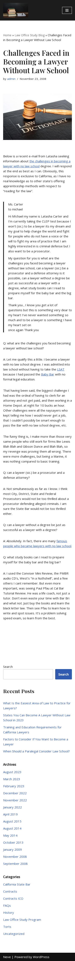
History (8, 912)
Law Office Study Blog (30, 35)
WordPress (41, 957)
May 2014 (10, 835)
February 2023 (13, 786)
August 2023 (12, 772)
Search (8, 667)
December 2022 (15, 793)
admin (11, 79)
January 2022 (12, 807)
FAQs (7, 905)
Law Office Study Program (22, 919)
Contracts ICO (13, 898)
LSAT (60, 369)
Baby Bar (47, 374)
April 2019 (10, 814)
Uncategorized (13, 934)
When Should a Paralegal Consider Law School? (36, 751)
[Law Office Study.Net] (15, 10)
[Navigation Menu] (67, 10)
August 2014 (12, 828)
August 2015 (12, 821)
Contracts (10, 891)
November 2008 (15, 856)
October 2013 (13, 842)
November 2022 (15, 800)
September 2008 (15, 863)
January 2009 (12, 849)
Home (7, 35)
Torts (7, 927)
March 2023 (11, 779)
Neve (7, 957)
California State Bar (16, 884)
